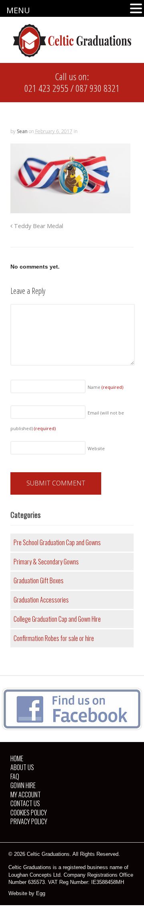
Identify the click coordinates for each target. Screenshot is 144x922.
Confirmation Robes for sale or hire (54, 638)
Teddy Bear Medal (37, 226)
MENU (18, 10)
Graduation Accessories (41, 600)
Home (16, 758)
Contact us (25, 803)
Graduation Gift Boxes (39, 580)
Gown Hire (23, 785)
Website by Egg (26, 893)
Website (96, 448)
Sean (22, 131)
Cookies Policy (28, 812)
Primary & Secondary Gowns (46, 561)
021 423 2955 (46, 88)
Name (105, 387)
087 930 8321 (98, 88)
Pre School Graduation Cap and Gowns (57, 542)
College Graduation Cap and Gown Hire (57, 619)
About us (22, 767)
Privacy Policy (28, 821)
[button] (136, 9)
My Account (25, 794)
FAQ (14, 776)
